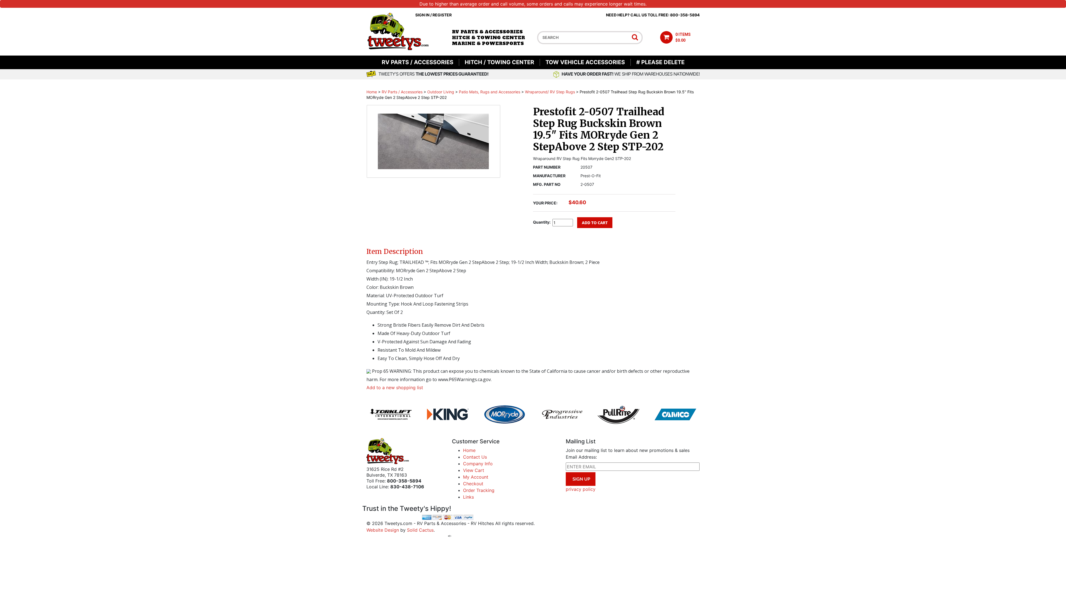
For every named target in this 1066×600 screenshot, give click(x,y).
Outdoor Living (440, 91)
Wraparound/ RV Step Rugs (550, 91)
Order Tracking (478, 490)
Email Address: (581, 457)
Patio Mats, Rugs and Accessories (489, 91)
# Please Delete (660, 62)
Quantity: (541, 222)
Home (371, 91)
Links (468, 497)
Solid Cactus (420, 530)
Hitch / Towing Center (499, 62)
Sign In (422, 14)
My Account (475, 477)
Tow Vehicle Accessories (585, 62)
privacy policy (580, 489)
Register (442, 14)
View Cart (473, 470)
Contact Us (475, 457)
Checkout (473, 483)
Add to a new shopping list (394, 387)
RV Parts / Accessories (417, 62)
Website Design (382, 530)
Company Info (478, 463)
